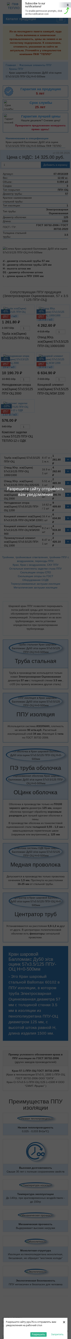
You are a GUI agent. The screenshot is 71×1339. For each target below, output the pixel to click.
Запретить (57, 1334)
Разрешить (38, 1334)
